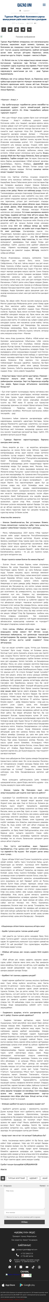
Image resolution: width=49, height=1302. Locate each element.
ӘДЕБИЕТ (26, 11)
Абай (45, 1178)
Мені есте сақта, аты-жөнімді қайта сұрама (23, 1217)
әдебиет (34, 1178)
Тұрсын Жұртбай (16, 1178)
